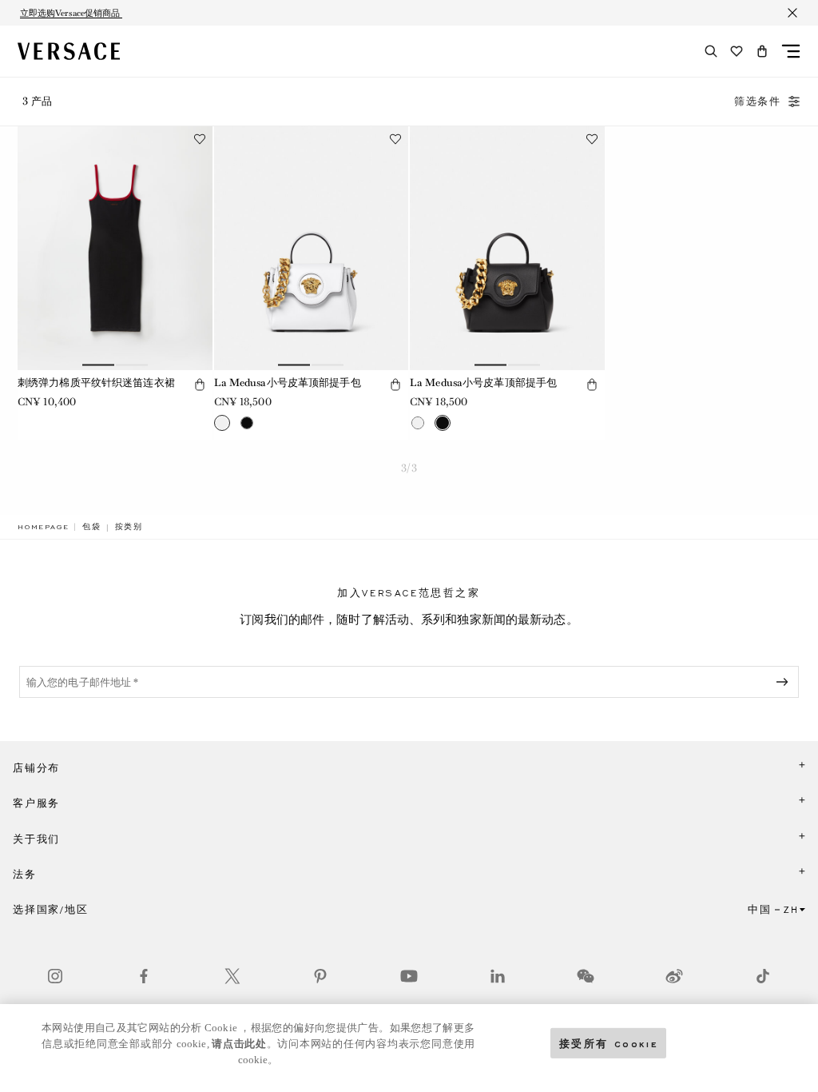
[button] (762, 51)
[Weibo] (674, 976)
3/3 (408, 468)
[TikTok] (762, 976)
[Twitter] (232, 976)
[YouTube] (409, 976)
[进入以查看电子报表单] (785, 682)
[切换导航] (790, 51)
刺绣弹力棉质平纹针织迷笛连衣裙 (96, 382)
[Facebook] (143, 976)
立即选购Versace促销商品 (71, 12)
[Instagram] (55, 976)
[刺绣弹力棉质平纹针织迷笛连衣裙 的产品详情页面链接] (115, 247)
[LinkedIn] (497, 976)
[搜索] (711, 51)
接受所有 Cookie (608, 1043)
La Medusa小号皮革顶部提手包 (287, 382)
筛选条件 (757, 101)
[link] (43, 527)
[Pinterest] (320, 976)
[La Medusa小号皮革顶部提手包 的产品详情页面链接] (311, 247)
